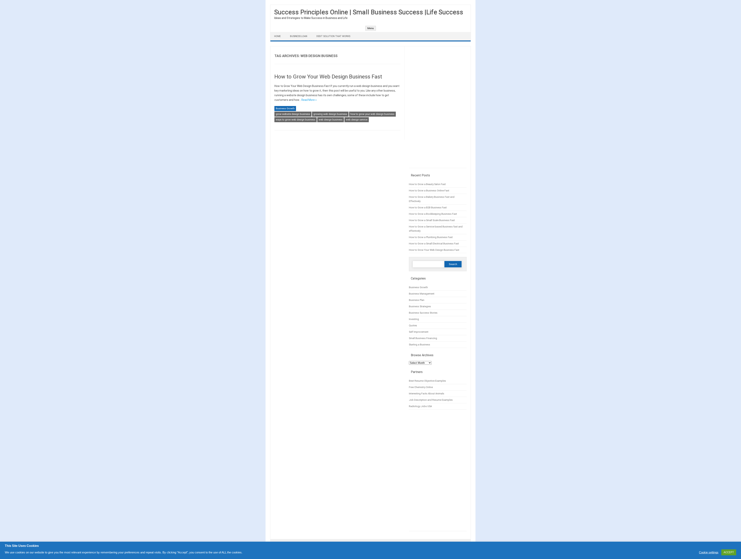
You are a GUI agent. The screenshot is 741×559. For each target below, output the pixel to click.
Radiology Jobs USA (420, 406)
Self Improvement (418, 331)
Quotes (413, 325)
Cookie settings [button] (708, 552)
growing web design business (330, 114)
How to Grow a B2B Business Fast (428, 207)
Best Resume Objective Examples (427, 380)
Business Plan (416, 300)
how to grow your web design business (372, 114)
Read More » (309, 99)
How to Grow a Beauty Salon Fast (427, 184)
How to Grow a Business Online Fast (429, 190)
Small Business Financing (423, 338)
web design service (356, 119)
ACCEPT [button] (729, 552)
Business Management (421, 293)
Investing (414, 319)
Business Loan (298, 36)
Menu (370, 28)
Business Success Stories (423, 312)
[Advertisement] (438, 109)
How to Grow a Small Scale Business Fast (432, 220)
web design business (331, 119)
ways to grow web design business (295, 119)
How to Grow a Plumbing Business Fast (431, 237)
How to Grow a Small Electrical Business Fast (434, 243)
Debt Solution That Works (333, 36)
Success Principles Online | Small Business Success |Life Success (368, 12)
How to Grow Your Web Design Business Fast (328, 76)
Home (277, 36)
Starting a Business (419, 344)
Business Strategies (420, 306)
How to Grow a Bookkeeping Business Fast (433, 213)
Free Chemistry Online (421, 387)
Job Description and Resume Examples (431, 399)
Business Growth (285, 108)
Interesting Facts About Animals (426, 393)
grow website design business (293, 114)
